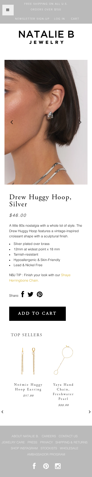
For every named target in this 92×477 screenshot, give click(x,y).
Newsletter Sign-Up (32, 19)
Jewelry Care (13, 442)
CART (75, 19)
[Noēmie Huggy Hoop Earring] (28, 375)
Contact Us (68, 436)
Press (32, 442)
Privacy (46, 442)
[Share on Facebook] (22, 295)
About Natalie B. (25, 436)
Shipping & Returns (71, 442)
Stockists (49, 448)
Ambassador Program (46, 454)
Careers (49, 436)
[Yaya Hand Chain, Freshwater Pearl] (63, 375)
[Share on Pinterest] (39, 295)
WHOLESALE (69, 448)
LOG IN (59, 19)
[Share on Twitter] (30, 295)
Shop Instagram (24, 448)
